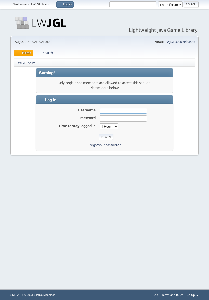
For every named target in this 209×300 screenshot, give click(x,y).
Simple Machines (44, 294)
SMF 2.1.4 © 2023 (21, 294)
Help (155, 295)
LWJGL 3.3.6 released (180, 42)
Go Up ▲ (193, 295)
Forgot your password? (104, 145)
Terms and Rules (172, 295)
